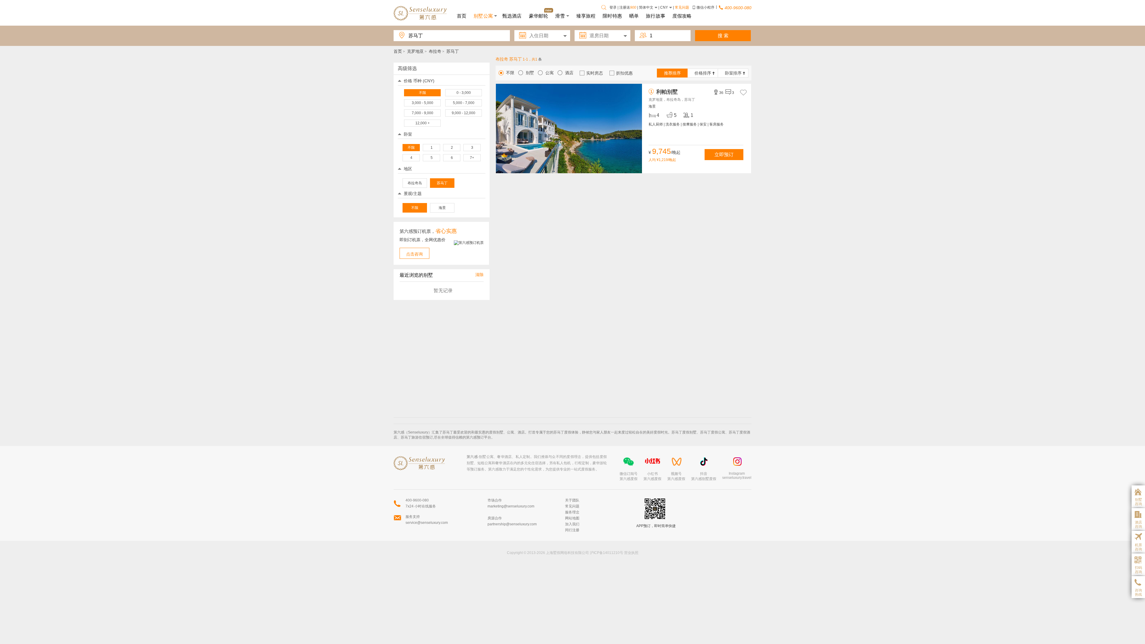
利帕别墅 (664, 92)
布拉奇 (435, 51)
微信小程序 (705, 7)
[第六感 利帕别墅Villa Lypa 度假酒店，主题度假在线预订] (569, 129)
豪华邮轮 (538, 15)
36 (718, 92)
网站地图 (572, 518)
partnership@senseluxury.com (512, 524)
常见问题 (682, 7)
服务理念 (572, 512)
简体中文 (646, 7)
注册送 (627, 7)
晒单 (634, 15)
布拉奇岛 (415, 183)
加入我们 (572, 524)
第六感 (472, 457)
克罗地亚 (415, 51)
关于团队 (572, 500)
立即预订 (724, 154)
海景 (442, 208)
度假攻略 (682, 15)
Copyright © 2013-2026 (526, 553)
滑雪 (560, 15)
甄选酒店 (512, 15)
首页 (461, 15)
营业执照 (630, 553)
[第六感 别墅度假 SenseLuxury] (420, 13)
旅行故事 (655, 15)
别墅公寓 (483, 15)
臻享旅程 (586, 15)
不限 (414, 208)
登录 (613, 7)
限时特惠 (612, 15)
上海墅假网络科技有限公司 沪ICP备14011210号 (584, 553)
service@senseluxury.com (427, 523)
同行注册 (572, 530)
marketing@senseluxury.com (511, 506)
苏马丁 (442, 183)
